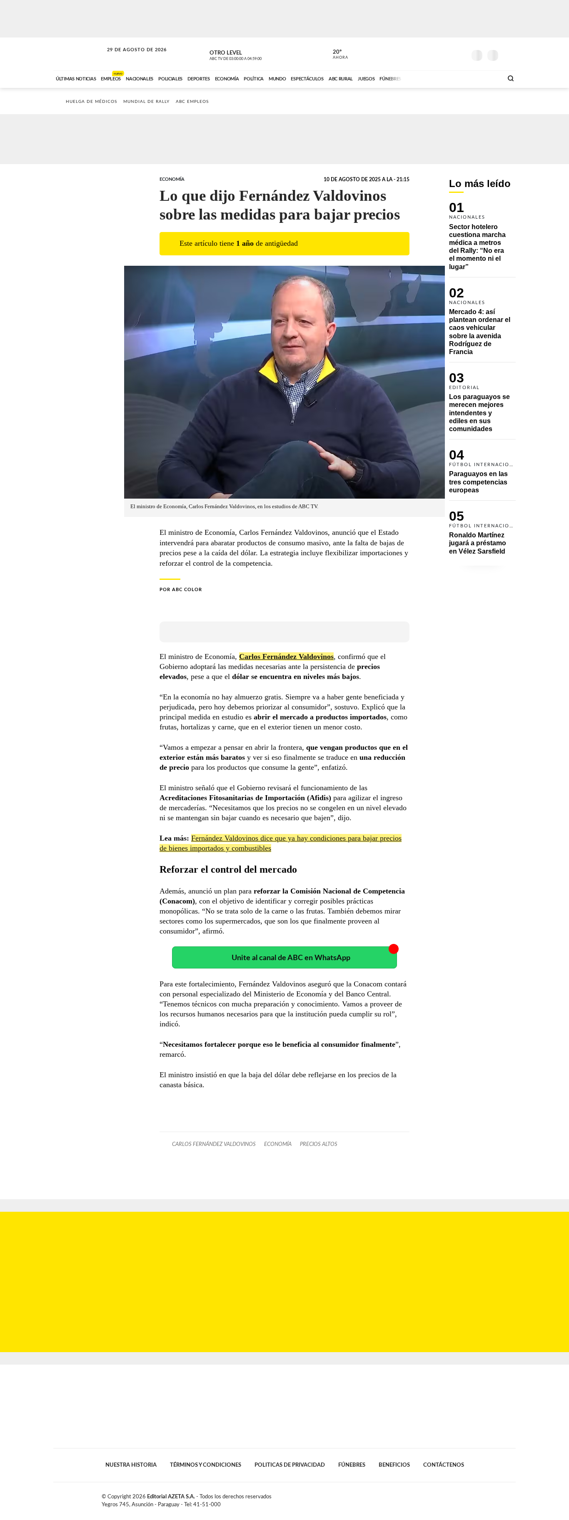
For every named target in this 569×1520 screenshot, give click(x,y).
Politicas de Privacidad (290, 1465)
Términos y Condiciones (205, 1465)
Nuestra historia (131, 1465)
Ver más (482, 239)
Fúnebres (351, 1465)
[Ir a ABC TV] (429, 78)
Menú (508, 54)
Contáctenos (443, 1465)
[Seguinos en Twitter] (435, 54)
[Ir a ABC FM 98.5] (485, 78)
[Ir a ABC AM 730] (452, 78)
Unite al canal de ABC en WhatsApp (291, 957)
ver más (335, 54)
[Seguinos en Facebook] (422, 54)
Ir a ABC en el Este (129, 57)
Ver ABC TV (251, 54)
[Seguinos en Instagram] (460, 54)
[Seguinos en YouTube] (447, 54)
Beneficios (394, 1465)
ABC (79, 54)
